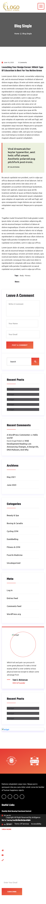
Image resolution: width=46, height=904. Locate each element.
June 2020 (11, 485)
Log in (10, 590)
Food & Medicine (14, 555)
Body (22, 275)
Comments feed (14, 606)
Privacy (9, 824)
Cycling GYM (12, 531)
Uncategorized (13, 563)
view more (7, 829)
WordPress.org (14, 614)
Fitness (27, 275)
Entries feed (12, 598)
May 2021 (11, 477)
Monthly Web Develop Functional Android (16, 811)
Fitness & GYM (13, 547)
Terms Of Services (21, 824)
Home (16, 34)
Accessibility (36, 824)
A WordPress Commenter (18, 435)
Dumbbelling (12, 539)
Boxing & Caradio (15, 523)
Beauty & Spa (13, 515)
